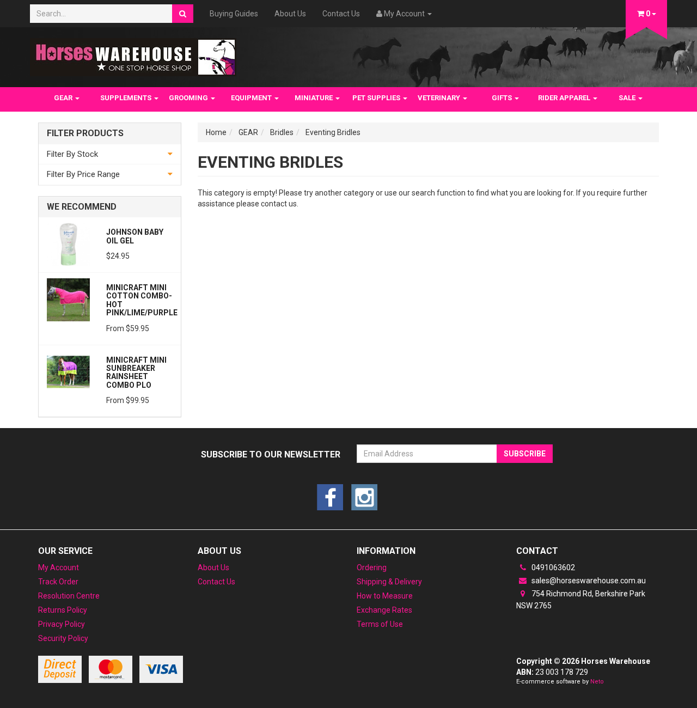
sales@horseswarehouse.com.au (588, 580)
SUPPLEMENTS (126, 98)
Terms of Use (380, 624)
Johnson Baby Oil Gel (134, 236)
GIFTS (502, 98)
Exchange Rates (384, 610)
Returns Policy (62, 610)
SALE (628, 98)
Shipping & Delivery (389, 581)
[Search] (182, 13)
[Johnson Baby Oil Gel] (68, 243)
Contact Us (341, 13)
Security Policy (63, 638)
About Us (290, 13)
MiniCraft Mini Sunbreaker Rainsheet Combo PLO (136, 372)
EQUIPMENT (252, 98)
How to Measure (385, 595)
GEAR (64, 98)
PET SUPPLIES (377, 98)
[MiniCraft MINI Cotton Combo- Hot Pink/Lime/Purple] (68, 299)
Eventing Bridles (332, 132)
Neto (597, 681)
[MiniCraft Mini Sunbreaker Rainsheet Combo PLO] (68, 371)
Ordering (372, 567)
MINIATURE (314, 98)
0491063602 (552, 567)
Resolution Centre (69, 595)
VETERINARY (440, 98)
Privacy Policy (61, 624)
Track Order (58, 581)
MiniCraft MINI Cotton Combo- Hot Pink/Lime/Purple (142, 300)
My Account (58, 567)
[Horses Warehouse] (133, 54)
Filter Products (85, 133)
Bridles (282, 132)
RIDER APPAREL (565, 98)
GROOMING (189, 98)
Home (216, 132)
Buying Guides (234, 13)
